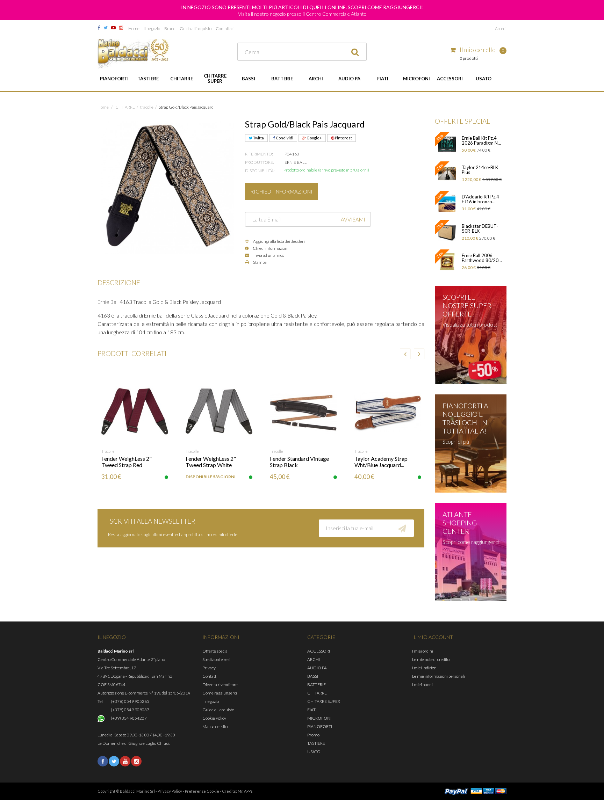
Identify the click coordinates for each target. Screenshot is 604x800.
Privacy (209, 667)
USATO (483, 78)
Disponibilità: (260, 170)
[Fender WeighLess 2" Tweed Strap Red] (134, 411)
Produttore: (259, 162)
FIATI (382, 78)
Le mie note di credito (431, 659)
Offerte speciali (216, 651)
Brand (169, 28)
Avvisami (353, 219)
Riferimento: (259, 154)
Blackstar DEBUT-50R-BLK (480, 228)
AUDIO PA (349, 78)
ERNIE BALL (296, 162)
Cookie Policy (214, 718)
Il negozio (152, 28)
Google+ (314, 138)
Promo (313, 734)
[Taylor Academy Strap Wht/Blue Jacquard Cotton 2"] (387, 411)
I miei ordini (422, 651)
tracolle (107, 451)
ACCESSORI (450, 78)
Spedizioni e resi (216, 659)
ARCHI (316, 78)
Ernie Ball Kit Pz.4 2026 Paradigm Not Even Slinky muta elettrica (482, 140)
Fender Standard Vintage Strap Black (299, 461)
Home (133, 28)
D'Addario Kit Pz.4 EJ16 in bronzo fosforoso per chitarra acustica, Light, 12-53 (480, 199)
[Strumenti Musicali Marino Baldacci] (134, 54)
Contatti (209, 676)
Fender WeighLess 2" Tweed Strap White (211, 461)
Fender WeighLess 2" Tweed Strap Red (126, 461)
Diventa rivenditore (220, 684)
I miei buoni (422, 684)
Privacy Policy (170, 791)
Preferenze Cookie (202, 791)
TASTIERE (148, 78)
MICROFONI (416, 78)
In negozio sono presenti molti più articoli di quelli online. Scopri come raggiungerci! (302, 7)
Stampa (259, 262)
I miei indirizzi (424, 667)
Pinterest (343, 138)
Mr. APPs (245, 791)
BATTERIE (282, 78)
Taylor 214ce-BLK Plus (480, 170)
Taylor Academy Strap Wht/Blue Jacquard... (381, 461)
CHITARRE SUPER (215, 78)
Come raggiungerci (219, 693)
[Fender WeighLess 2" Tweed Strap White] (219, 411)
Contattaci (225, 28)
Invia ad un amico (268, 255)
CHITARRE (181, 78)
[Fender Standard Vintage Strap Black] (303, 411)
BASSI (248, 78)
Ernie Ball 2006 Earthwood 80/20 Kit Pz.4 (480, 258)
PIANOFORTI (114, 78)
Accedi (500, 28)
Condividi (284, 138)
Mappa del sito (215, 726)
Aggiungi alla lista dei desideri (278, 241)
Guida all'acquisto (195, 28)
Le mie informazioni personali (438, 676)
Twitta (258, 138)
